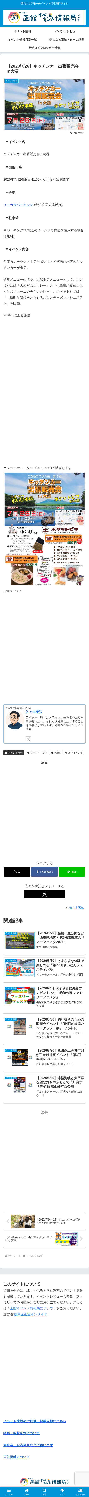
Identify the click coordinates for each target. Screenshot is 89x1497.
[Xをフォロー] (28, 739)
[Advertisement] (44, 644)
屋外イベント (75, 752)
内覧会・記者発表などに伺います (28, 1445)
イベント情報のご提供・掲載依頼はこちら (34, 1421)
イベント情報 (15, 752)
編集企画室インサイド (30, 1314)
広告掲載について (16, 1457)
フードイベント (39, 752)
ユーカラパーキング (18, 205)
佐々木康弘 (34, 712)
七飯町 (57, 752)
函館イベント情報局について (31, 1308)
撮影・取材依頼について (21, 1433)
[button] (80, 886)
